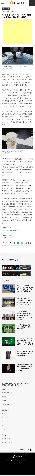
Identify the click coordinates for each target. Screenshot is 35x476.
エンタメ (4, 425)
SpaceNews (15, 230)
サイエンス (5, 421)
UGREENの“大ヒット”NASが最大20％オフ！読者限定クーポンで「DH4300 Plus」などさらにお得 (25, 315)
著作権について (6, 438)
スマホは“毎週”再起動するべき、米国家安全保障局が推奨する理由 (25, 353)
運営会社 (4, 396)
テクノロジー (6, 8)
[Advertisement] (17, 31)
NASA (9, 227)
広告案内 (4, 400)
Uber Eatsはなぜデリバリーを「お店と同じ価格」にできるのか (25, 327)
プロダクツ (5, 413)
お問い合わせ (5, 404)
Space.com (8, 230)
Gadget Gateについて (8, 392)
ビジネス (4, 429)
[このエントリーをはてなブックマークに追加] (18, 243)
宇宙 (5, 238)
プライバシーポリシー (8, 442)
